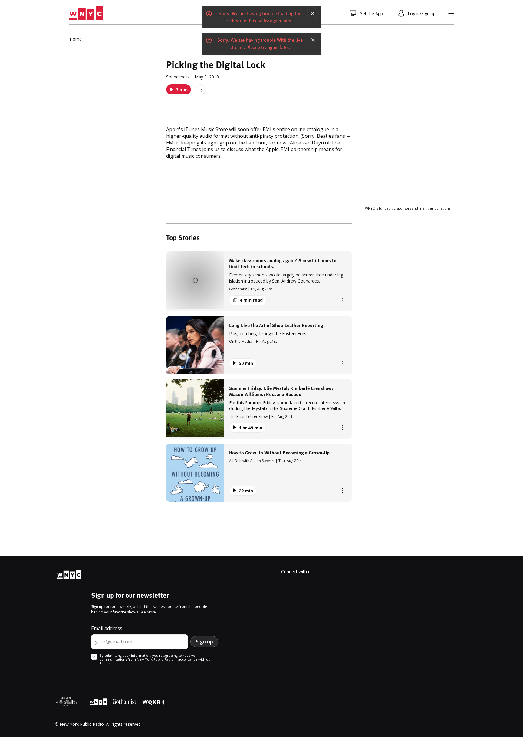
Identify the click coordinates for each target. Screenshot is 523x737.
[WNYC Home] (86, 13)
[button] (259, 281)
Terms (105, 663)
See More (148, 612)
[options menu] (201, 89)
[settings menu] (451, 13)
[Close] (312, 13)
